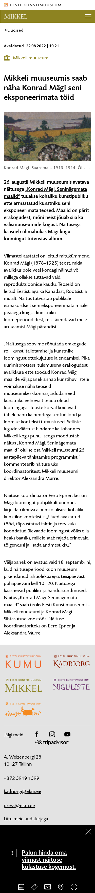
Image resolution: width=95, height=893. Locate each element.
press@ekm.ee (19, 805)
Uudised (15, 30)
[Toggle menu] (88, 16)
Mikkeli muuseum (30, 58)
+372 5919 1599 (21, 778)
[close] (88, 832)
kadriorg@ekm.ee (22, 791)
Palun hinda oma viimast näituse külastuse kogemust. (49, 860)
